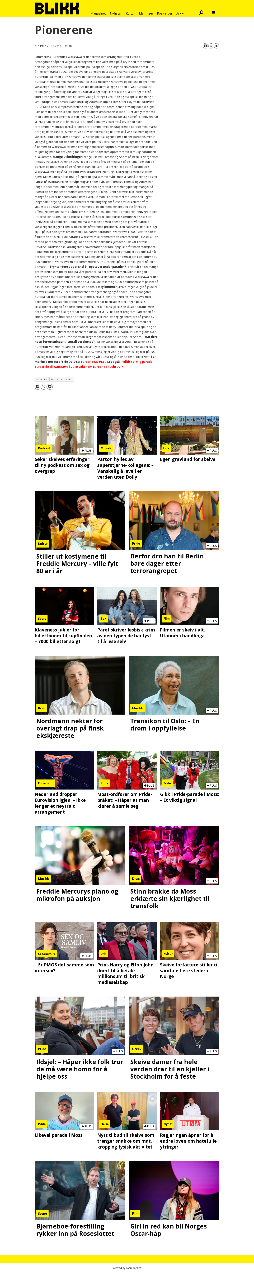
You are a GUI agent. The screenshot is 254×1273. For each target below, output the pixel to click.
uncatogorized (61, 379)
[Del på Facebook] (205, 45)
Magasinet (98, 13)
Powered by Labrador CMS (127, 1268)
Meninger (146, 13)
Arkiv (180, 13)
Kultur (130, 13)
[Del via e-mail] (216, 45)
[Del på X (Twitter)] (210, 45)
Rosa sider (164, 13)
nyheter (41, 379)
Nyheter (116, 13)
